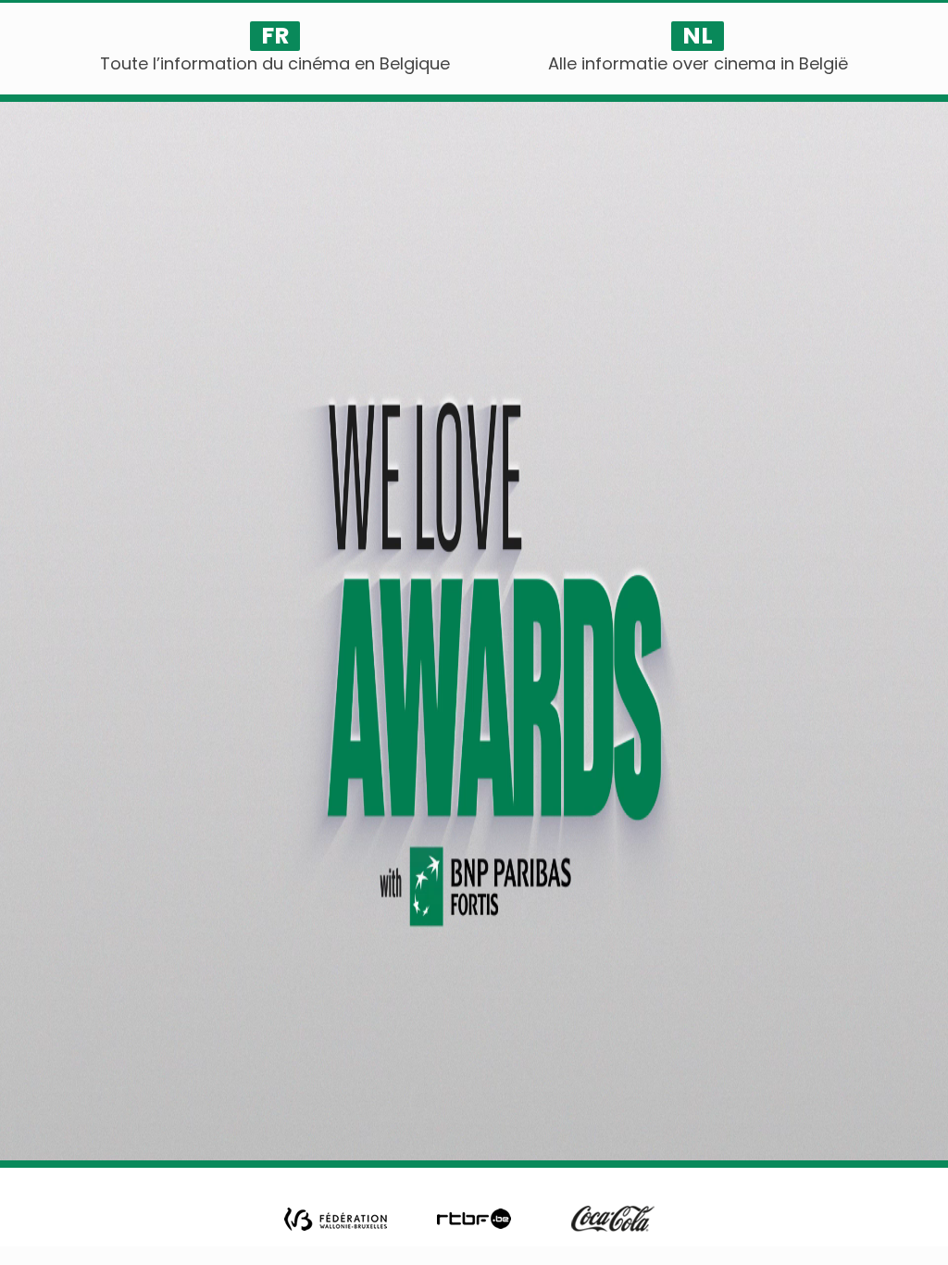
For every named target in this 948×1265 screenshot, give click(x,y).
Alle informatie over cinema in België (698, 63)
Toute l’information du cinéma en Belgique (275, 63)
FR (275, 36)
